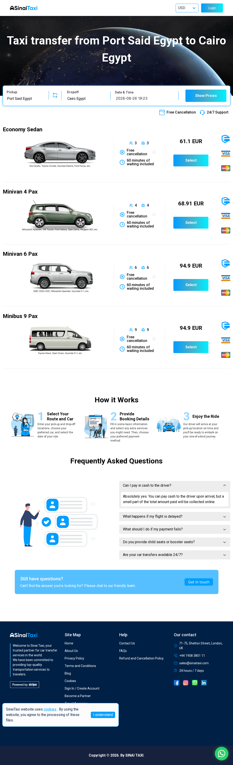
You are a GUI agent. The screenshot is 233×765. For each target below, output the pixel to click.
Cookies (70, 681)
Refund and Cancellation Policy (141, 658)
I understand (103, 715)
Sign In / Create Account (82, 688)
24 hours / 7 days (191, 670)
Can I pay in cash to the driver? (147, 485)
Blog (68, 673)
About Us (71, 651)
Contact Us (127, 643)
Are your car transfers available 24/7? (153, 555)
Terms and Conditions (80, 666)
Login (212, 8)
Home (69, 643)
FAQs (123, 651)
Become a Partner (78, 696)
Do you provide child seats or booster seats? (159, 542)
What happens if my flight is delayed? (152, 516)
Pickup (12, 92)
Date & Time (124, 92)
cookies (50, 709)
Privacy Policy (74, 658)
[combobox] (25, 98)
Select (191, 160)
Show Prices (206, 95)
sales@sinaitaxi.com (194, 663)
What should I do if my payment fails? (153, 529)
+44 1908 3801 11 (192, 655)
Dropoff (73, 92)
